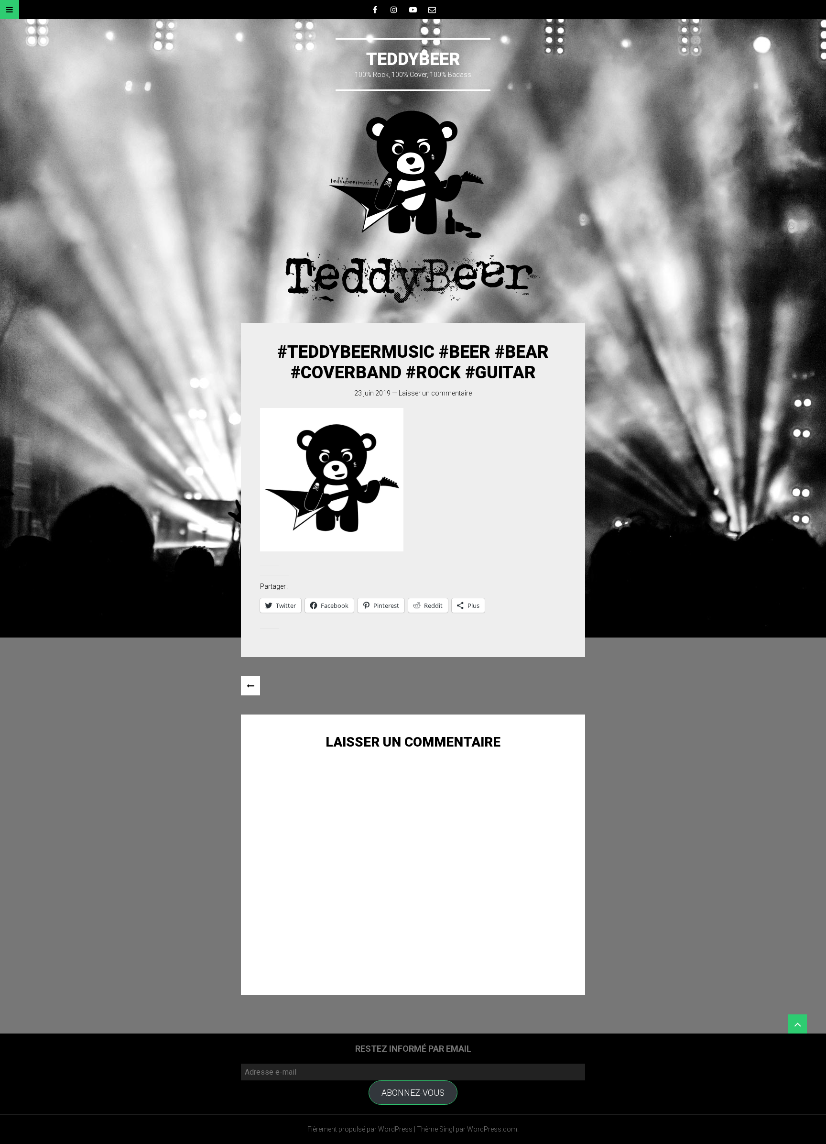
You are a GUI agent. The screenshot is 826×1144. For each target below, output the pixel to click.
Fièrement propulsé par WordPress (360, 1129)
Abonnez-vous (413, 1093)
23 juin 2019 (372, 393)
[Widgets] (797, 1024)
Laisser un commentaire (435, 393)
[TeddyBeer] (413, 207)
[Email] (432, 9)
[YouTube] (413, 9)
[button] (331, 479)
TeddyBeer (413, 59)
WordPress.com (492, 1129)
